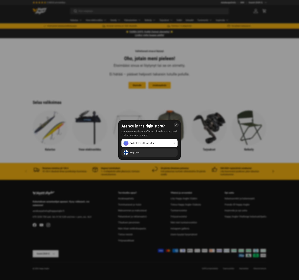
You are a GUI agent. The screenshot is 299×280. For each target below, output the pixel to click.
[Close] (176, 124)
